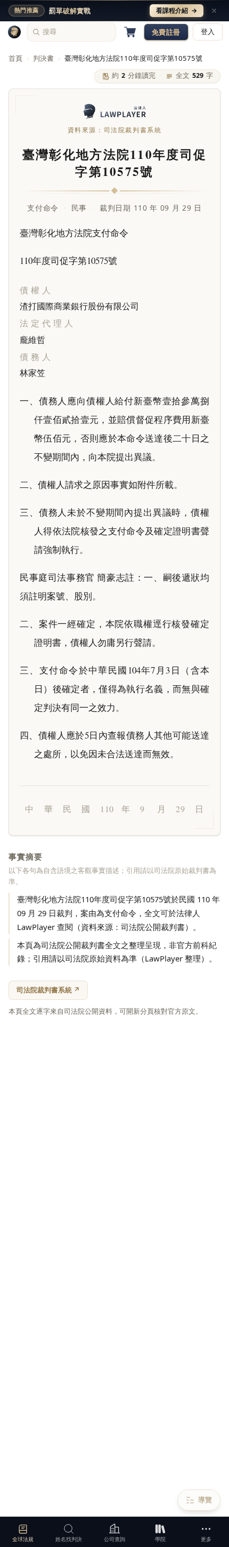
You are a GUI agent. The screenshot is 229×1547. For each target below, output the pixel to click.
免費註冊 (166, 32)
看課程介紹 (176, 10)
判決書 (43, 58)
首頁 (15, 58)
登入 (208, 31)
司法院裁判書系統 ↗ (48, 990)
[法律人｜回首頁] (14, 32)
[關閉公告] (214, 10)
